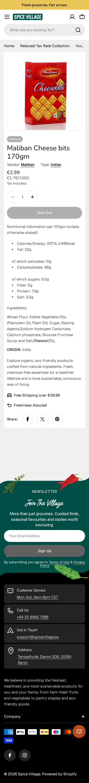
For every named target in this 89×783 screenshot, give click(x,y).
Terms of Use (59, 562)
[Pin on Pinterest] (57, 419)
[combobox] (44, 30)
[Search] (78, 30)
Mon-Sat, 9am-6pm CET (37, 597)
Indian (56, 164)
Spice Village (29, 774)
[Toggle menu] (7, 17)
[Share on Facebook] (28, 419)
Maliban (28, 164)
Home (9, 45)
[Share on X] (42, 419)
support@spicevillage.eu (38, 636)
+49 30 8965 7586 (32, 617)
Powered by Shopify (59, 774)
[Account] (72, 17)
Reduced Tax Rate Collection (45, 45)
